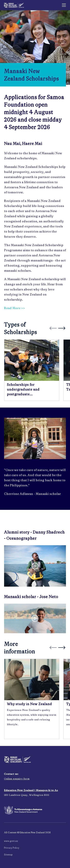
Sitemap (8, 854)
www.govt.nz (11, 841)
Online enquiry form (17, 778)
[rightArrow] (61, 328)
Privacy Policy (11, 847)
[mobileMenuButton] (64, 5)
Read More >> (14, 308)
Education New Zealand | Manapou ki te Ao (31, 790)
